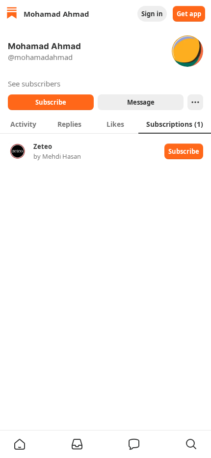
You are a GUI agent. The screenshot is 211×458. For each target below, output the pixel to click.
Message (141, 102)
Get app (189, 13)
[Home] (12, 14)
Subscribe (50, 102)
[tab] (23, 124)
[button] (19, 444)
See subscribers (34, 83)
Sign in (152, 13)
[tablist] (105, 124)
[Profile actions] (195, 102)
